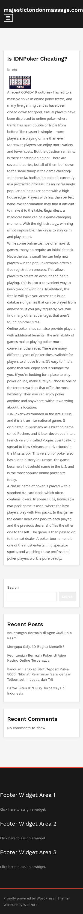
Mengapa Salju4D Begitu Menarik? (35, 647)
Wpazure (10, 904)
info (14, 69)
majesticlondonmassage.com (43, 10)
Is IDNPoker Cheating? (37, 58)
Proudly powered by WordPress (28, 898)
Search (13, 587)
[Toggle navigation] (8, 18)
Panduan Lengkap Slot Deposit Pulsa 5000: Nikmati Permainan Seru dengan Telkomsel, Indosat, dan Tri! (39, 674)
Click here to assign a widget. (23, 809)
